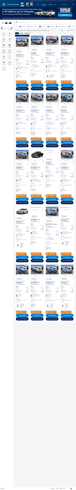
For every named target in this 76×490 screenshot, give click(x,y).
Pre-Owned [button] (44, 4)
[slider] (1, 28)
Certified (6, 21)
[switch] (3, 22)
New (2, 21)
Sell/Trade (51, 4)
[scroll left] (17, 26)
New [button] (38, 4)
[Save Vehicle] (28, 51)
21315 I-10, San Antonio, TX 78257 (51, 0)
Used (10, 21)
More (55, 4)
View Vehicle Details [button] (22, 88)
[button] (4, 13)
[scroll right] (72, 26)
